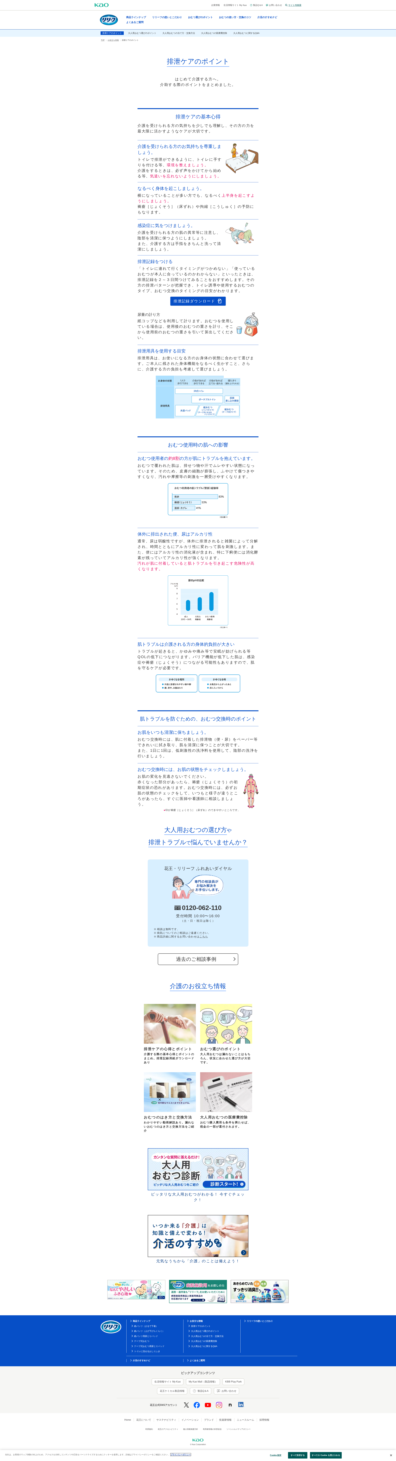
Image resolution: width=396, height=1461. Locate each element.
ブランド (209, 1420)
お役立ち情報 (113, 40)
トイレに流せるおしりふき (147, 1351)
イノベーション (190, 1420)
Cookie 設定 (275, 1455)
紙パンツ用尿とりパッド (146, 1336)
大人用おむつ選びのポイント (205, 1331)
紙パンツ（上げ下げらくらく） (149, 1331)
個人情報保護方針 (190, 1429)
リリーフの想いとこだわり (260, 1321)
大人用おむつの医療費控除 (204, 1341)
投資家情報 (225, 1420)
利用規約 (149, 1429)
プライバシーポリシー (181, 1454)
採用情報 (264, 1420)
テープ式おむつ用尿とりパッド (149, 1346)
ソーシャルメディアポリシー (238, 1429)
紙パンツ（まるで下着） (146, 1326)
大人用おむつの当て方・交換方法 (207, 1336)
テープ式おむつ (141, 1341)
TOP (103, 40)
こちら (203, 936)
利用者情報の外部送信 (212, 1429)
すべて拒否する (298, 1455)
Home (127, 1420)
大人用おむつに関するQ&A (204, 1346)
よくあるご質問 (197, 1360)
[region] (198, 1455)
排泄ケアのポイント (201, 1326)
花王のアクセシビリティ (168, 1429)
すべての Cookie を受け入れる (326, 1455)
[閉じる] (391, 1455)
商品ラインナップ (141, 1321)
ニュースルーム (245, 1420)
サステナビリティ (166, 1420)
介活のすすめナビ (141, 1360)
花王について (143, 1420)
